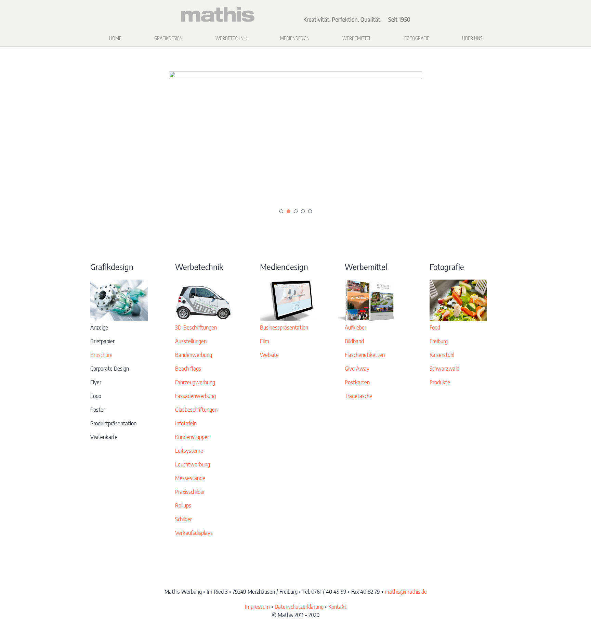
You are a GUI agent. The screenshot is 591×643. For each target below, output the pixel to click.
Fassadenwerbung (195, 396)
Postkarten (357, 382)
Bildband (354, 341)
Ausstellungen (191, 341)
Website (269, 354)
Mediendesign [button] (295, 38)
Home (115, 38)
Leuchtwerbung (192, 464)
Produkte (440, 382)
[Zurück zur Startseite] (295, 15)
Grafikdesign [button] (168, 38)
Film (264, 341)
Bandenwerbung (193, 354)
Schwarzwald (444, 368)
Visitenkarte (104, 437)
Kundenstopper (192, 437)
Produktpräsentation (113, 423)
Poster (97, 409)
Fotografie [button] (416, 38)
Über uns (472, 38)
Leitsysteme (189, 450)
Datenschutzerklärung (299, 606)
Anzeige (99, 327)
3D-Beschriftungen (196, 327)
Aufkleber (355, 327)
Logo (95, 396)
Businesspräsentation (284, 327)
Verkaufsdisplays (194, 532)
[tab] (281, 211)
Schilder (183, 519)
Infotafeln (186, 423)
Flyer (95, 382)
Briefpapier (102, 341)
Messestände (190, 478)
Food (435, 327)
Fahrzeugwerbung (195, 382)
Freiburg (439, 341)
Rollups (183, 505)
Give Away (357, 368)
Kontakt (337, 606)
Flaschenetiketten (365, 354)
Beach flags (188, 368)
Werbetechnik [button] (231, 38)
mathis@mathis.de (406, 591)
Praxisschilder (190, 491)
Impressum (257, 606)
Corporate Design (109, 368)
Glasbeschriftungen (196, 409)
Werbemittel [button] (356, 38)
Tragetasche (358, 396)
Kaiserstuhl (442, 354)
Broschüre (101, 354)
